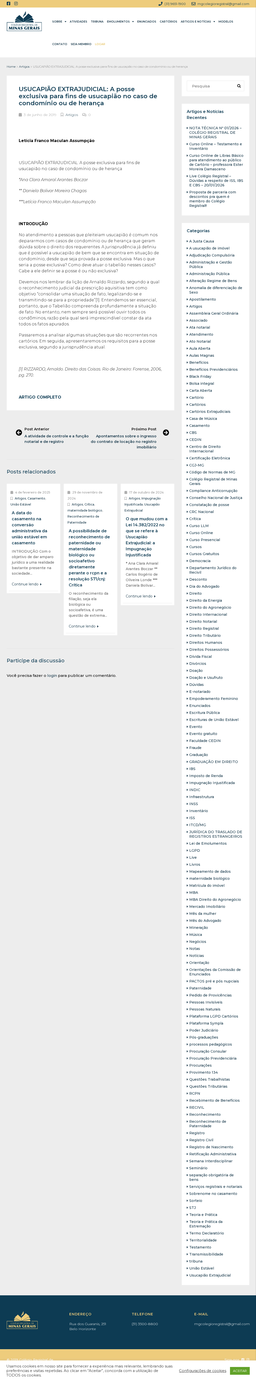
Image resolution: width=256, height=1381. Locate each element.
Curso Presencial (204, 540)
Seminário (198, 1168)
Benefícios (198, 362)
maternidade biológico (85, 510)
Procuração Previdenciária (212, 1058)
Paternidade (200, 988)
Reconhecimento (205, 1114)
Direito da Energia (205, 600)
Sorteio (195, 1200)
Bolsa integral (201, 383)
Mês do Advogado (205, 920)
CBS (193, 432)
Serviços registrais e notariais (215, 1186)
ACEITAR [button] (240, 1371)
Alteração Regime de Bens (213, 281)
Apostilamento (202, 299)
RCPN (194, 1093)
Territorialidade (203, 1240)
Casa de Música (203, 418)
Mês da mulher (202, 913)
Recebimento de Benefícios (214, 1100)
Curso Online (201, 533)
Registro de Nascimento (211, 1147)
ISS (192, 818)
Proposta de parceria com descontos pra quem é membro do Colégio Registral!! (212, 199)
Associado (198, 320)
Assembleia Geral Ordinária (213, 313)
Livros (194, 864)
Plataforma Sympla (206, 1023)
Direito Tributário (205, 635)
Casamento (36, 498)
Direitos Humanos (205, 642)
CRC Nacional (201, 512)
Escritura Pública (204, 712)
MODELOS (225, 21)
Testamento (200, 1247)
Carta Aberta (200, 390)
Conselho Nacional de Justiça (215, 497)
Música (195, 934)
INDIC (194, 790)
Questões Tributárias (208, 1086)
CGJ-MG (196, 465)
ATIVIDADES (78, 21)
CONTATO (59, 44)
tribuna (195, 1261)
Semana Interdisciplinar (210, 1161)
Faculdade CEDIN (205, 740)
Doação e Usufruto (206, 677)
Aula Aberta (199, 348)
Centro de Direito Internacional (205, 448)
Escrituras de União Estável (213, 719)
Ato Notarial (200, 341)
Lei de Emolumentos (208, 843)
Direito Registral (204, 628)
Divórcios (197, 663)
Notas (194, 948)
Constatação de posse (209, 505)
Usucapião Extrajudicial (210, 1275)
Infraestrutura (201, 797)
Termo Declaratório (206, 1233)
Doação (196, 670)
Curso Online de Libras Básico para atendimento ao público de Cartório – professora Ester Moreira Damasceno (216, 162)
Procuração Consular (207, 1051)
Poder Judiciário (203, 1030)
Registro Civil (201, 1140)
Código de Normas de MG (212, 472)
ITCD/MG (197, 825)
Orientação (199, 962)
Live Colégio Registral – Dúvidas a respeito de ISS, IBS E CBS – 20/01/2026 (216, 180)
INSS (193, 804)
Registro (197, 1133)
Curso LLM (199, 526)
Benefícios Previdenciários (213, 369)
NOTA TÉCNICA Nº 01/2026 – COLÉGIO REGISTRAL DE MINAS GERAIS (215, 132)
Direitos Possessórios (209, 649)
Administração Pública (209, 274)
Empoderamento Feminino (213, 698)
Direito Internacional (208, 614)
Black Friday (200, 376)
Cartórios (197, 404)
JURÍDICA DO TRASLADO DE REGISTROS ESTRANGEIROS (215, 834)
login (52, 675)
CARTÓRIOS (168, 21)
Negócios (197, 941)
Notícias (196, 955)
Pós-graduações (203, 1037)
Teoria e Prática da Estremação (205, 1223)
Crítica (89, 504)
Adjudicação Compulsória (211, 255)
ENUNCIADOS (146, 21)
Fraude (195, 747)
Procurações (200, 1065)
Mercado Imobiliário (207, 906)
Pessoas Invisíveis (205, 1002)
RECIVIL (196, 1107)
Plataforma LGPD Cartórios (213, 1016)
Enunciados (199, 705)
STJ (192, 1207)
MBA (193, 892)
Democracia (199, 561)
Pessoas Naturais (204, 1009)
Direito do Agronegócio (210, 607)
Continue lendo (26, 584)
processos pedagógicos (210, 1044)
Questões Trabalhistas (209, 1079)
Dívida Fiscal (200, 656)
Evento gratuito (203, 733)
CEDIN (195, 439)
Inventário (198, 811)
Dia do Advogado (204, 586)
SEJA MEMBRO (81, 44)
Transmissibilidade (206, 1254)
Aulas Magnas (201, 355)
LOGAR (100, 44)
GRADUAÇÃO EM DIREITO (213, 762)
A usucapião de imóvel (209, 248)
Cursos (195, 547)
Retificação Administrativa (212, 1154)
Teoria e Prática (203, 1214)
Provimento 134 (203, 1072)
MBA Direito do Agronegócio (215, 899)
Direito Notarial (203, 621)
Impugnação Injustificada (212, 783)
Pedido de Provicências (210, 995)
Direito (195, 593)
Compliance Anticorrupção (213, 490)
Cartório (196, 397)
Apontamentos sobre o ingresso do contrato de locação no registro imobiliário (123, 441)
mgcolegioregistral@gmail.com (222, 1324)
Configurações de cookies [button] (202, 1370)
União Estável (20, 504)
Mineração (198, 927)
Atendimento (201, 334)
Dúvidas (196, 684)
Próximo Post (144, 429)
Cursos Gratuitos (204, 554)
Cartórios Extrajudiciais (209, 411)
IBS (192, 769)
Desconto (198, 579)
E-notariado (199, 691)
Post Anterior (36, 429)
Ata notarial (199, 327)
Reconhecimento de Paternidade (207, 1123)
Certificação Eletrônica (209, 458)
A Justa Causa (201, 241)
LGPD (194, 850)
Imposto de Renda (206, 776)
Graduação (198, 754)
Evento (195, 726)
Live (193, 857)
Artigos (24, 66)
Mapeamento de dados (210, 871)
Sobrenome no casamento (213, 1193)
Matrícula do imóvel (206, 885)
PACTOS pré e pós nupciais (214, 981)
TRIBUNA (97, 21)
